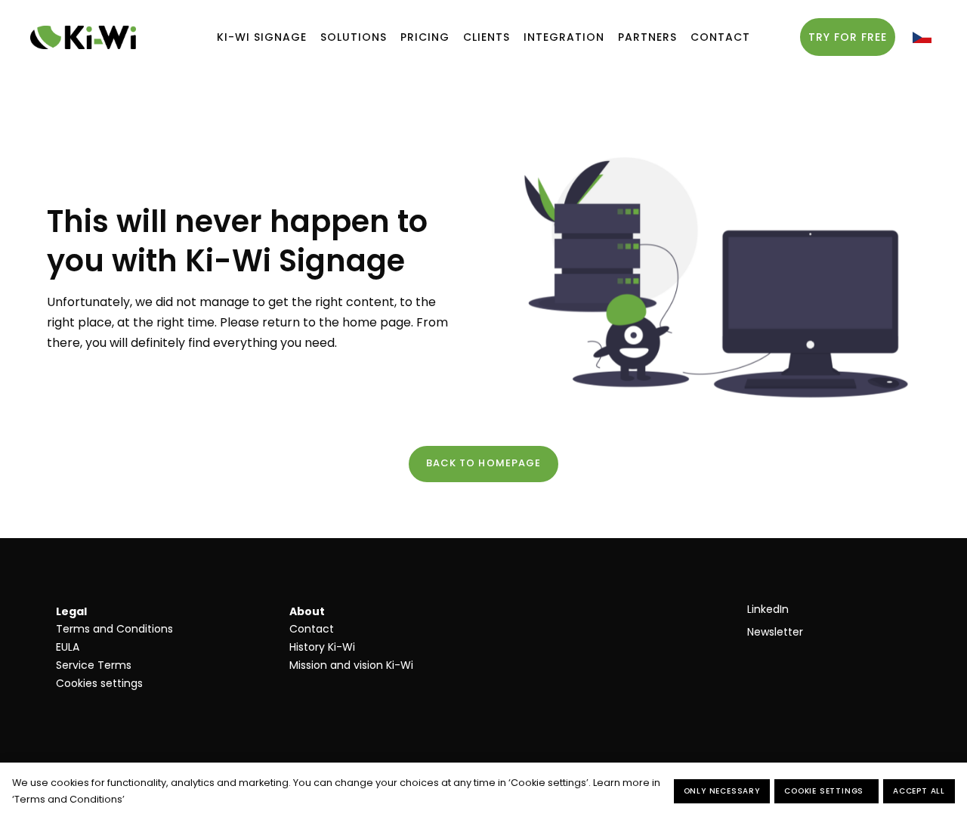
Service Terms (93, 665)
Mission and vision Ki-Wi (351, 665)
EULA (67, 646)
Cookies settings (99, 683)
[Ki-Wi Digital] (83, 37)
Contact (311, 628)
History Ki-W (321, 646)
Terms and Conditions (114, 628)
